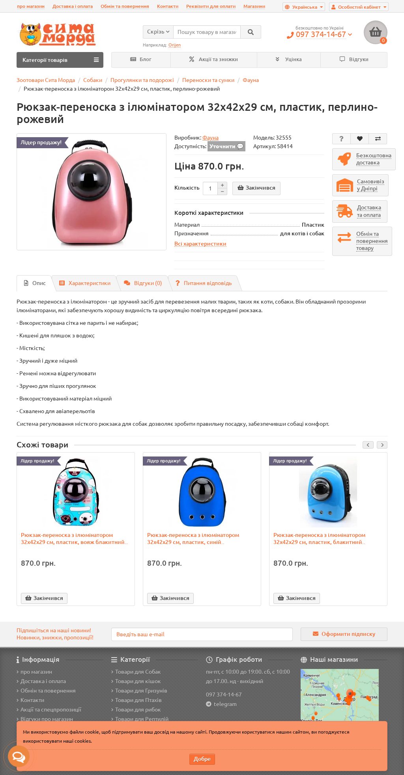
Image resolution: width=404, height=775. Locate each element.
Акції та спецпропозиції (51, 709)
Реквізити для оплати (211, 6)
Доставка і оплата (72, 6)
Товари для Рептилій (141, 719)
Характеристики (89, 283)
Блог (145, 59)
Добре (202, 759)
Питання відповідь (208, 283)
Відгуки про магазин (47, 719)
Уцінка (293, 59)
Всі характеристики (200, 243)
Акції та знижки (218, 59)
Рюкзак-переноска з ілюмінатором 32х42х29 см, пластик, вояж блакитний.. (74, 538)
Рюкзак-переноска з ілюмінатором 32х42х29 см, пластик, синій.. (193, 538)
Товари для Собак (138, 672)
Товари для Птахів (138, 700)
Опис (39, 283)
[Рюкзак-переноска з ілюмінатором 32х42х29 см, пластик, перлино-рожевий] (91, 192)
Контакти (167, 6)
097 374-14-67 (224, 694)
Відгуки (358, 59)
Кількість (187, 187)
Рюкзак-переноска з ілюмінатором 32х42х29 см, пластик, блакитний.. (319, 538)
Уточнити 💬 (226, 146)
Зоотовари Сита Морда (46, 80)
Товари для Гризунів (141, 690)
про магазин (31, 6)
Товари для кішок (138, 681)
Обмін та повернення (125, 6)
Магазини (254, 6)
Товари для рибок (138, 709)
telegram (224, 704)
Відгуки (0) (148, 283)
